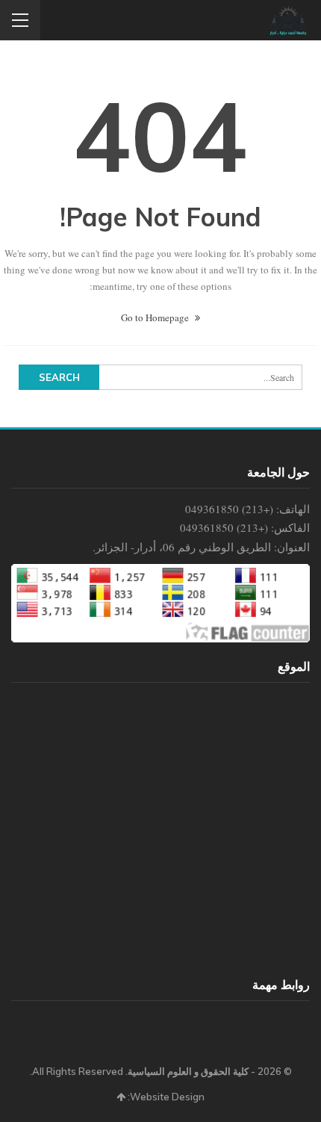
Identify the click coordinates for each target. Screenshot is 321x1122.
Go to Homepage (156, 317)
